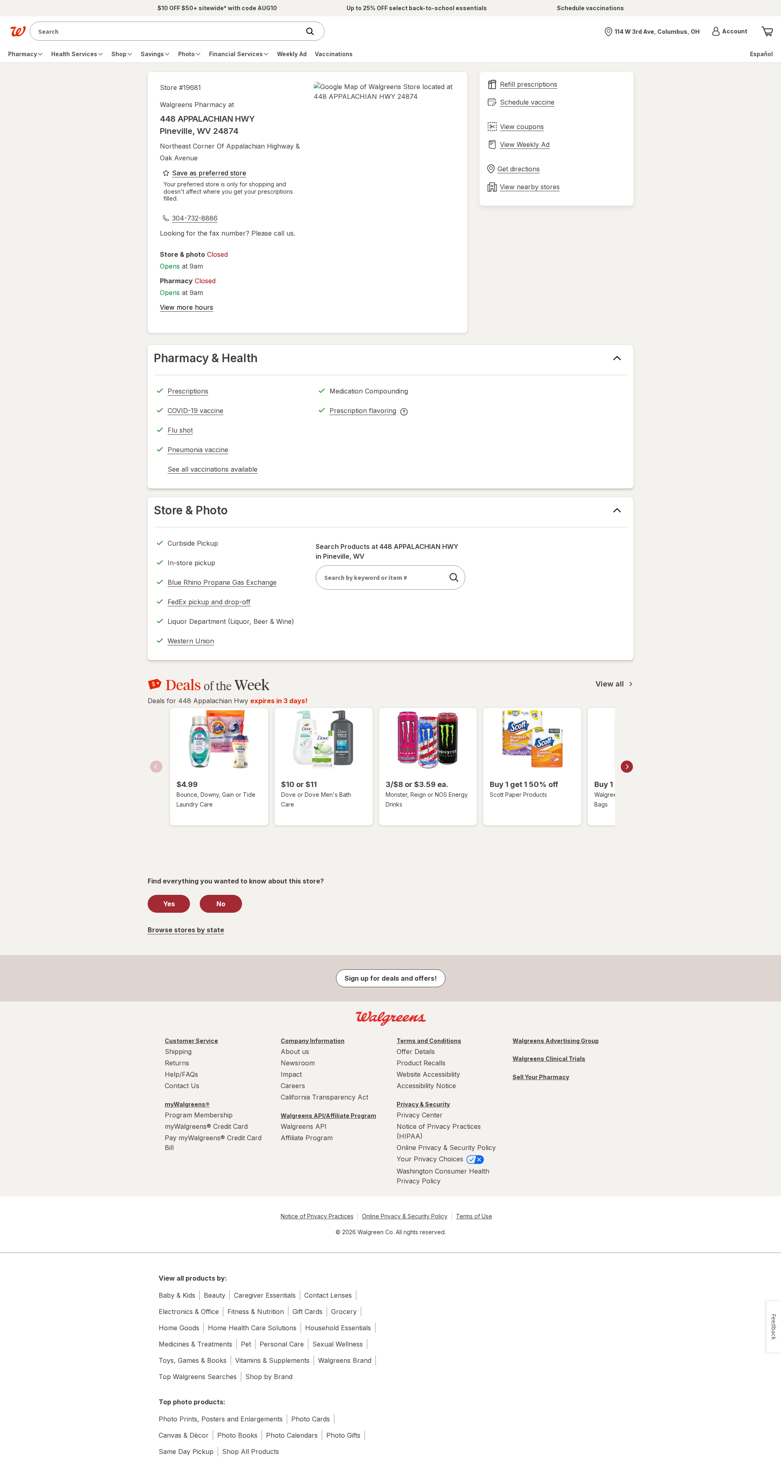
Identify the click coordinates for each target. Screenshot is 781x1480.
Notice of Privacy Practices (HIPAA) (439, 1131)
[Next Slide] (627, 767)
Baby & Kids (177, 1295)
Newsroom (298, 1063)
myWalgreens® (187, 1104)
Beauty (214, 1295)
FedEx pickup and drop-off (209, 603)
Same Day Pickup (186, 1451)
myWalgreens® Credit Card (206, 1126)
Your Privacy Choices (431, 1159)
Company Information (313, 1040)
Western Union (191, 641)
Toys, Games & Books (193, 1360)
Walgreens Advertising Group (556, 1040)
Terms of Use (474, 1216)
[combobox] (167, 31)
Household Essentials (338, 1328)
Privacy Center (420, 1115)
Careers (293, 1086)
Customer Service (191, 1040)
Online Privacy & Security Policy (446, 1147)
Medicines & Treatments (195, 1344)
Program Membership (199, 1115)
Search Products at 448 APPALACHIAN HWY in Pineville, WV (387, 551)
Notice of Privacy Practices (317, 1216)
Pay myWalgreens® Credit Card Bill (213, 1143)
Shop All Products (250, 1451)
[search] (454, 577)
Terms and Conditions (429, 1040)
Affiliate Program (307, 1138)
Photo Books (237, 1435)
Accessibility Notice (426, 1086)
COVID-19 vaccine (195, 411)
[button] (729, 31)
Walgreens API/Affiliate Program (328, 1115)
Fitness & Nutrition (255, 1311)
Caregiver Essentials (265, 1295)
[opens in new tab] (384, 91)
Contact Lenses (328, 1295)
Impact (291, 1074)
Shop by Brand (268, 1377)
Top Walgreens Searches (198, 1377)
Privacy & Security (423, 1104)
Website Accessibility (428, 1074)
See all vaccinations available (212, 470)
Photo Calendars (292, 1435)
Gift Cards (307, 1311)
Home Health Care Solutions (252, 1328)
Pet (246, 1344)
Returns (177, 1063)
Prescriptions (188, 391)
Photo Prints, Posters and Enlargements (221, 1419)
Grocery (344, 1311)
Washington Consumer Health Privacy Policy (443, 1176)
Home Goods (179, 1328)
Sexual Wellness (337, 1344)
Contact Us (182, 1086)
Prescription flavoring (362, 412)
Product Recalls (421, 1063)
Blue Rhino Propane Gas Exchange (222, 582)
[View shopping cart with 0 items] (767, 31)
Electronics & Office (189, 1311)
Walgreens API (304, 1126)
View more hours (186, 307)
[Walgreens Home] (18, 31)
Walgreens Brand (344, 1360)
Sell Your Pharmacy (541, 1076)
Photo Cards (310, 1419)
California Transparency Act (324, 1097)
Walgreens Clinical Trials (549, 1058)
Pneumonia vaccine (198, 450)
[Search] (314, 31)
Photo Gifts (343, 1435)
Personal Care (282, 1344)
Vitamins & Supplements (272, 1360)
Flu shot (180, 430)
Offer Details (416, 1051)
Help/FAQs (181, 1074)
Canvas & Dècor (184, 1435)
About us (295, 1051)
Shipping (178, 1051)
